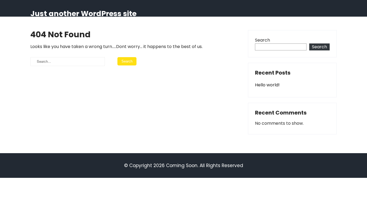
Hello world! (267, 85)
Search (262, 40)
